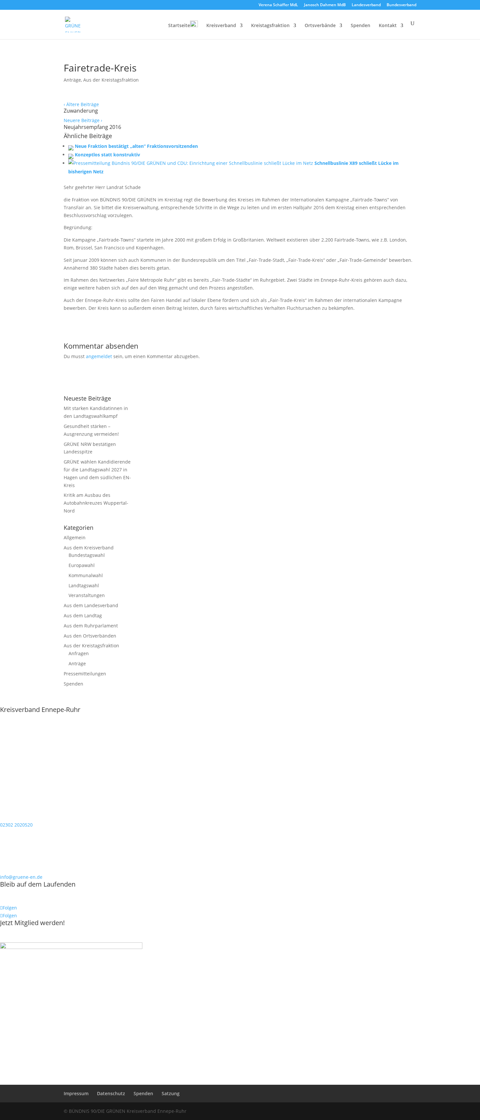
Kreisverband (221, 25)
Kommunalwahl (86, 575)
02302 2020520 (16, 825)
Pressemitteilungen (85, 673)
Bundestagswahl (87, 555)
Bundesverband (401, 5)
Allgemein (75, 537)
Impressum (76, 1093)
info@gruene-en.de (21, 877)
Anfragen (79, 653)
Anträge (72, 80)
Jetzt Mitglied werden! (32, 922)
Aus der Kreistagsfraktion (111, 80)
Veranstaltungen (87, 595)
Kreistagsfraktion (270, 25)
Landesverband (366, 5)
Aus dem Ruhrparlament (91, 626)
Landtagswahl (84, 585)
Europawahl (82, 565)
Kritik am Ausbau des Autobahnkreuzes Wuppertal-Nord (96, 503)
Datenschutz (111, 1093)
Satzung (171, 1093)
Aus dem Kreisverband (89, 547)
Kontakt (388, 25)
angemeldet (99, 356)
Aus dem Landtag (83, 615)
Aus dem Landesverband (91, 605)
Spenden (360, 25)
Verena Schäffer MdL (278, 5)
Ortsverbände (320, 25)
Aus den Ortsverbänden (90, 636)
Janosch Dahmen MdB (325, 5)
